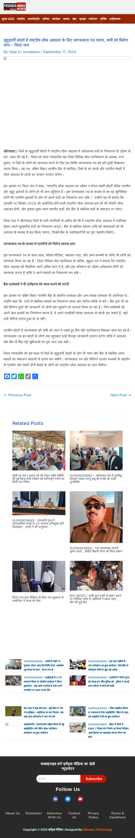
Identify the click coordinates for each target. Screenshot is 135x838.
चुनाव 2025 (8, 19)
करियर (46, 19)
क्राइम (82, 19)
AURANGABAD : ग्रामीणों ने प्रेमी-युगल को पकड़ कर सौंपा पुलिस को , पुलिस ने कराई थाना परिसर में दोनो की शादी (108, 682)
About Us (12, 813)
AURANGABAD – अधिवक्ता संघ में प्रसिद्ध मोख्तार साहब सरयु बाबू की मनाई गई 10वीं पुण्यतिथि (96, 479)
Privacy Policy (93, 815)
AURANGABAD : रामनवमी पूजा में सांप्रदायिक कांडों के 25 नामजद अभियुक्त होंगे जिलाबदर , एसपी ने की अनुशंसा (38, 523)
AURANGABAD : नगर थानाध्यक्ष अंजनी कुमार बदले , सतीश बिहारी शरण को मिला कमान (96, 549)
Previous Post (17, 395)
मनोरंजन (93, 19)
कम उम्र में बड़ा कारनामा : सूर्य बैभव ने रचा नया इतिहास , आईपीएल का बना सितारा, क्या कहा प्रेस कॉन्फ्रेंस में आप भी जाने (43, 712)
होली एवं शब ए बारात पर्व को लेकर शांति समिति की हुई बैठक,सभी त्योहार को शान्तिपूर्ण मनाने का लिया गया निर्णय (38, 479)
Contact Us (74, 815)
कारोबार (56, 19)
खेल (74, 19)
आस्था (66, 19)
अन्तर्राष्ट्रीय (34, 19)
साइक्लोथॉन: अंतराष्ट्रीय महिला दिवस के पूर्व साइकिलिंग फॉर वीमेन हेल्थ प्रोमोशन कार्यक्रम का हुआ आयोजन (44, 729)
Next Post (120, 395)
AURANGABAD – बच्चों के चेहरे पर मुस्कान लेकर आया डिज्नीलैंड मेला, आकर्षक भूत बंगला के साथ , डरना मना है (44, 665)
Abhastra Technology (97, 829)
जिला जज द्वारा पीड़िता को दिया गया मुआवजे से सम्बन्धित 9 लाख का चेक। (38, 598)
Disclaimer (33, 813)
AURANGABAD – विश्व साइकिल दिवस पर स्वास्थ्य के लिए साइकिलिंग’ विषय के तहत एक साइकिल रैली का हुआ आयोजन (108, 712)
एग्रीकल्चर (115, 19)
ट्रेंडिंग (103, 19)
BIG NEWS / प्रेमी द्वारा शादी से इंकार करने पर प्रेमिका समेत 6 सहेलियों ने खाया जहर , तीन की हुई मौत (95, 599)
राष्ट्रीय (21, 19)
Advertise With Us (54, 815)
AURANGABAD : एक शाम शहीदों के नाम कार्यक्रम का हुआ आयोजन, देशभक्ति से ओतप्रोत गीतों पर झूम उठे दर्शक (108, 665)
